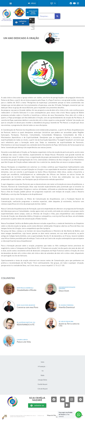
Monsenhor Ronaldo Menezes (67, 287)
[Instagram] (77, 3)
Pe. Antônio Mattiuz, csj (26, 322)
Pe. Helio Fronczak (66, 321)
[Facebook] (70, 3)
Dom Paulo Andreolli (25, 288)
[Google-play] (67, 405)
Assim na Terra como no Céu (69, 324)
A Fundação (41, 366)
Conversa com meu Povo (55, 40)
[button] (11, 3)
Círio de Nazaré (42, 389)
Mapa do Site (51, 415)
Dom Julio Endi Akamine (26, 305)
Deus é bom (64, 291)
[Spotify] (80, 399)
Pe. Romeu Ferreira (66, 305)
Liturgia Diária (42, 380)
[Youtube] (74, 3)
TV (42, 371)
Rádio (42, 375)
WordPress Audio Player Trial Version (32, 27)
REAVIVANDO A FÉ (25, 324)
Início (42, 362)
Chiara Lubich (22, 339)
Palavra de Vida (24, 342)
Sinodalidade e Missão (26, 290)
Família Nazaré (42, 384)
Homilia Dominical (67, 307)
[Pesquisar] (57, 16)
